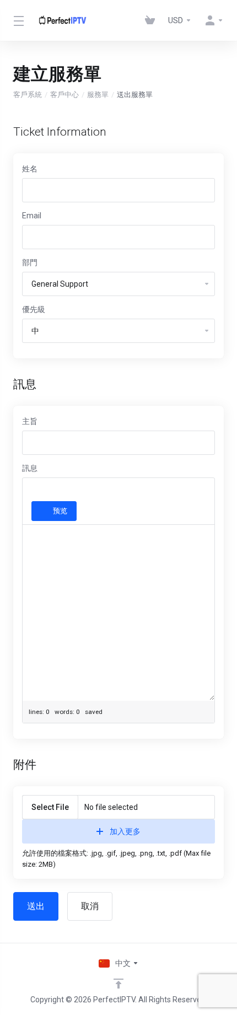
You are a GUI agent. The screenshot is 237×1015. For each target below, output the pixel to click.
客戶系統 (27, 94)
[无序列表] (105, 491)
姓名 (29, 168)
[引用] (153, 491)
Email (31, 215)
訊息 (29, 468)
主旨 (29, 421)
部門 (29, 262)
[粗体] (35, 491)
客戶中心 (64, 94)
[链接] (86, 491)
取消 (90, 906)
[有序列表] (121, 491)
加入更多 (125, 831)
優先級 (33, 309)
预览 (60, 511)
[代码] (137, 491)
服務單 (98, 94)
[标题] (67, 491)
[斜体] (51, 491)
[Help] (85, 511)
